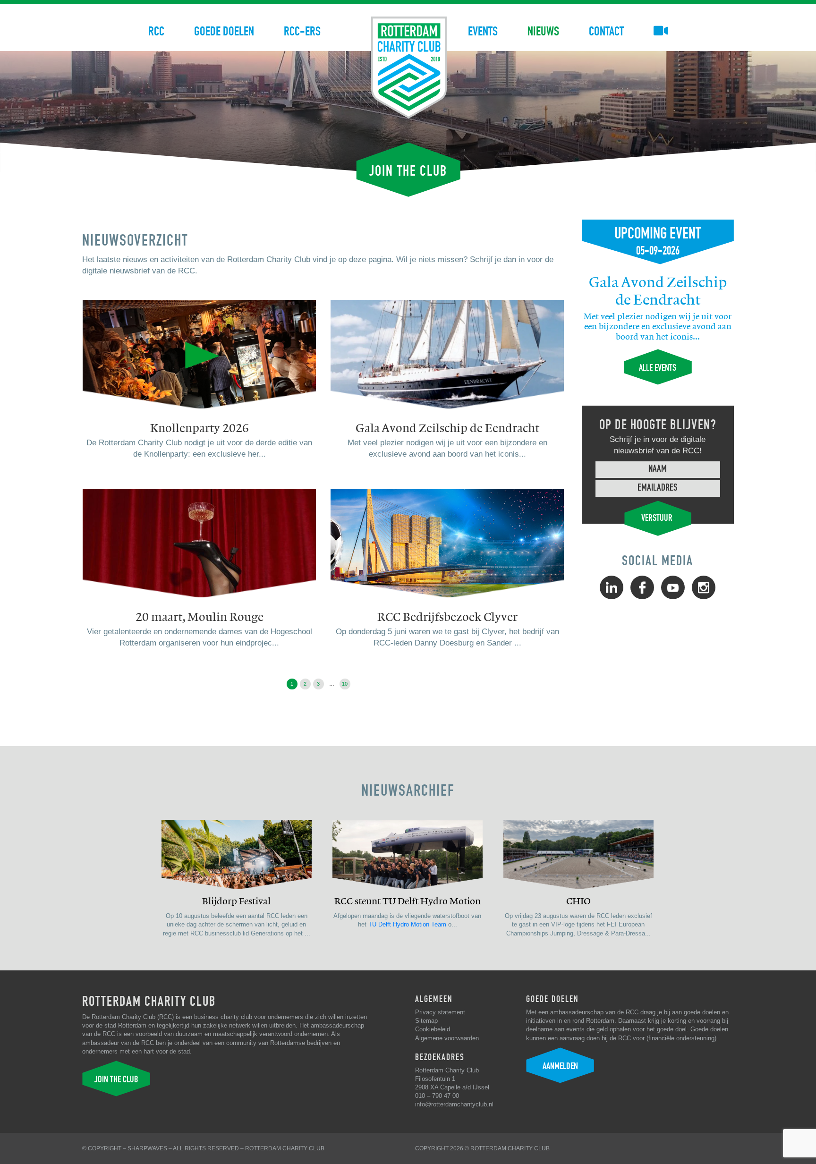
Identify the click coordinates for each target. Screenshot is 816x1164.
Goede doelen (224, 32)
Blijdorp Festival (236, 901)
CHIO (578, 901)
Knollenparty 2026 (199, 428)
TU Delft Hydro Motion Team (407, 924)
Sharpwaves (147, 1148)
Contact (606, 32)
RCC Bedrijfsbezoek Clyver (447, 617)
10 (345, 684)
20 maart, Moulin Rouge (200, 617)
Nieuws (543, 32)
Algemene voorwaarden (447, 1038)
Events (483, 32)
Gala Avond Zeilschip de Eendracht (447, 428)
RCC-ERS (302, 32)
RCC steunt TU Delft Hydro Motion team (407, 902)
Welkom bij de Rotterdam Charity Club (409, 68)
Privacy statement (440, 1012)
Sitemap (426, 1020)
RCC (156, 32)
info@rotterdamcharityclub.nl (454, 1104)
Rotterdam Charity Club (284, 1148)
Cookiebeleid (432, 1029)
